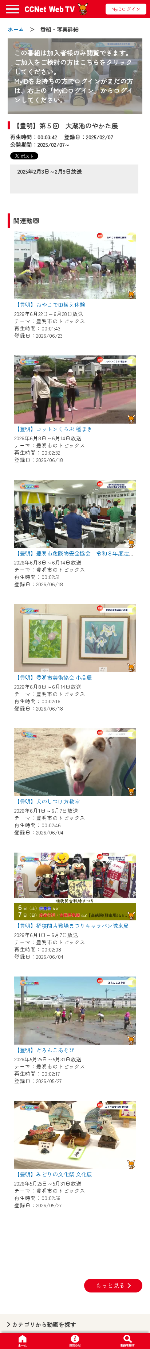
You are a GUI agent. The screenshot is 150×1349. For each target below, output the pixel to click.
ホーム (16, 29)
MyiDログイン (126, 8)
